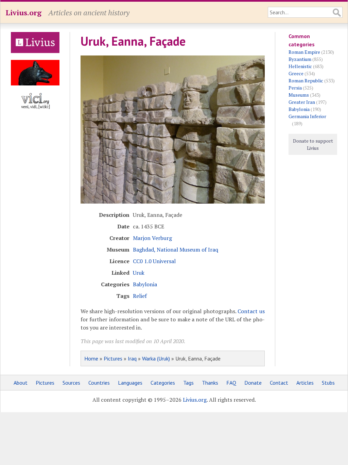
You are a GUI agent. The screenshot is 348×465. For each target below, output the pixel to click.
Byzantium (300, 59)
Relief (140, 296)
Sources (71, 382)
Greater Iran (302, 102)
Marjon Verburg (152, 238)
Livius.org (23, 12)
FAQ (231, 382)
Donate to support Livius (313, 144)
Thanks (210, 382)
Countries (99, 382)
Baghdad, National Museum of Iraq (175, 249)
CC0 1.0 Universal (154, 261)
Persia (295, 87)
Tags (188, 382)
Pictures (113, 358)
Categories (163, 382)
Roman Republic (306, 80)
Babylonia (145, 284)
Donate (253, 382)
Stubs (328, 382)
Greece (296, 73)
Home (91, 358)
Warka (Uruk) (156, 358)
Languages (130, 382)
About (21, 382)
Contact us (251, 311)
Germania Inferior (307, 116)
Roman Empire (304, 52)
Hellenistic (300, 66)
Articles (305, 382)
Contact (279, 382)
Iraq (132, 358)
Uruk (138, 272)
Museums (299, 95)
